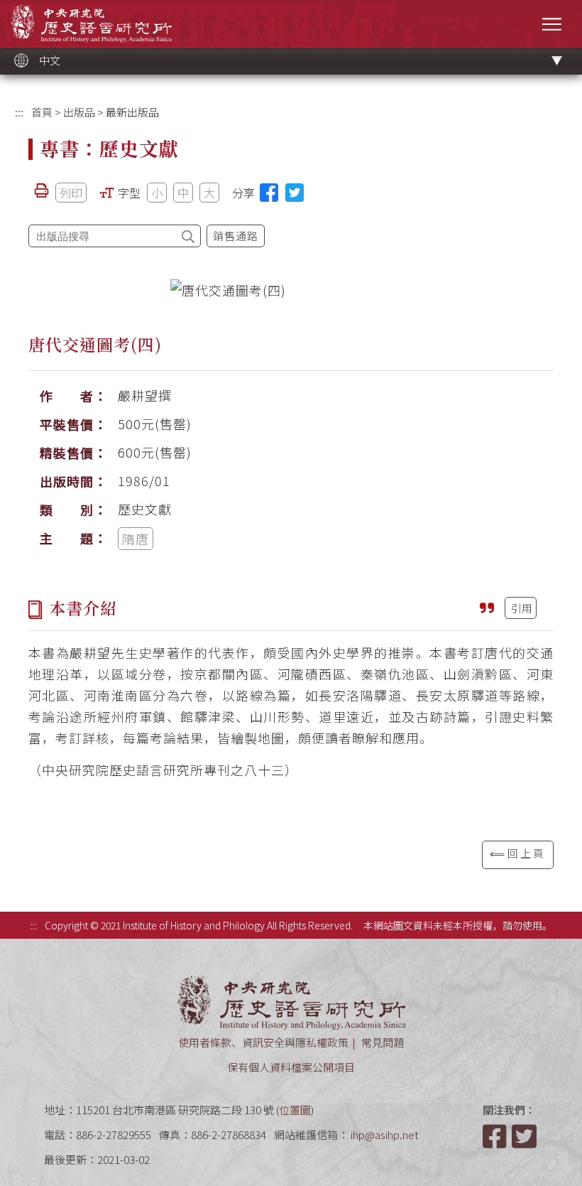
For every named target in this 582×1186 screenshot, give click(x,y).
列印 (71, 192)
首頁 (42, 111)
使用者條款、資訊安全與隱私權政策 (263, 1042)
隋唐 (135, 538)
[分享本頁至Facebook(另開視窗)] (269, 192)
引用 (521, 607)
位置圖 (295, 1109)
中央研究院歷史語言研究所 (91, 23)
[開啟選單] (551, 23)
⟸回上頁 (518, 853)
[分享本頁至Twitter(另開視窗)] (294, 192)
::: (19, 111)
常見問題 (382, 1042)
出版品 (79, 111)
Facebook (496, 1136)
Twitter (525, 1136)
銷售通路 (235, 235)
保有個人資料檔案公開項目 (291, 1067)
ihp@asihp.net (385, 1134)
